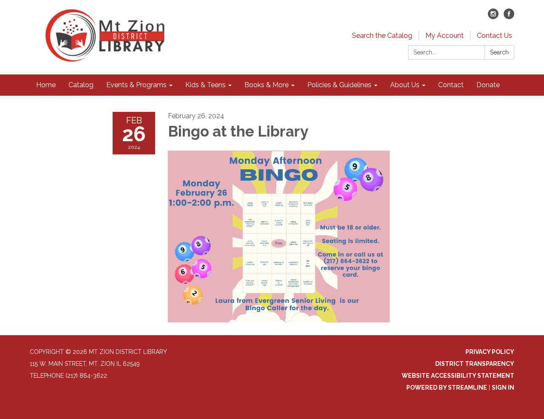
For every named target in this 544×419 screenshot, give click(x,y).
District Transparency (474, 363)
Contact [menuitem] (451, 85)
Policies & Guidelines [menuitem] (339, 85)
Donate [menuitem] (488, 85)
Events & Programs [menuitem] (136, 85)
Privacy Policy (489, 351)
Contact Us (494, 35)
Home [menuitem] (46, 85)
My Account (444, 35)
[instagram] (493, 17)
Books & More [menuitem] (266, 85)
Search (499, 52)
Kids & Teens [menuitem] (205, 85)
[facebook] (509, 17)
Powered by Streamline (446, 387)
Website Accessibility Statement (458, 375)
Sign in (503, 387)
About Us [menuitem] (404, 85)
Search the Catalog (382, 35)
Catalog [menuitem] (81, 85)
